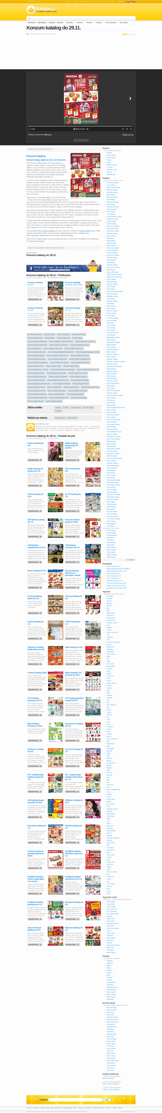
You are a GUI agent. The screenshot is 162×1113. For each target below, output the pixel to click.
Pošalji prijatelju (68, 1108)
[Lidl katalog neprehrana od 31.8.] (35, 561)
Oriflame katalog (112, 393)
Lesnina (109, 714)
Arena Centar (111, 902)
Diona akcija (111, 1015)
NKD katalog (111, 386)
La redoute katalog (112, 318)
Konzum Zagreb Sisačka (80, 383)
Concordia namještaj (113, 642)
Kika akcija (110, 1036)
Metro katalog (111, 357)
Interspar (109, 695)
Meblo (109, 753)
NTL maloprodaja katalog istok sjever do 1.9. (74, 776)
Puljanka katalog (112, 434)
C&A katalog (111, 214)
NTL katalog (110, 388)
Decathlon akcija (112, 1017)
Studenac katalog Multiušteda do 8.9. (36, 648)
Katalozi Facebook (99, 1108)
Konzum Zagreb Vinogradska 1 (37, 362)
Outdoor (80, 22)
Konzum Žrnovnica (63, 334)
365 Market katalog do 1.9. (36, 520)
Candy (109, 891)
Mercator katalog (112, 354)
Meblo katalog (111, 352)
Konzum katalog (81, 140)
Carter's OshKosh (112, 632)
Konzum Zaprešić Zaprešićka (37, 341)
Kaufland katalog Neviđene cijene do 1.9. (74, 853)
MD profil (109, 751)
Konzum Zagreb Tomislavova (78, 373)
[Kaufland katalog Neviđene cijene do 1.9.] (72, 867)
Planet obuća (111, 799)
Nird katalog (110, 545)
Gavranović (110, 676)
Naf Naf (109, 772)
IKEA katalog (111, 289)
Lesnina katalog (112, 320)
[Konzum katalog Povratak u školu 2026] (72, 299)
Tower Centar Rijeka (113, 945)
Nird (108, 777)
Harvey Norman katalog (114, 274)
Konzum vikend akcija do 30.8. (72, 520)
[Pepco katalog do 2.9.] (35, 459)
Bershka (109, 606)
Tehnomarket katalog (113, 480)
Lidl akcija (110, 1051)
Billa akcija (110, 1012)
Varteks (109, 867)
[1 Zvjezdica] (123, 34)
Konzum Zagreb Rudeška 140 (58, 398)
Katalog (80, 1108)
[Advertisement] (81, 52)
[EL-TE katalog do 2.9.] (72, 510)
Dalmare (109, 916)
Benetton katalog (112, 192)
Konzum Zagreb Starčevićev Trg (57, 380)
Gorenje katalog (112, 535)
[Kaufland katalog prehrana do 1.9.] (35, 918)
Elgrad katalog (111, 243)
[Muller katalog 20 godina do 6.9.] (35, 485)
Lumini (109, 931)
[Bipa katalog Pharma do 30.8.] (35, 740)
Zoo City (109, 886)
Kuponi (103, 1)
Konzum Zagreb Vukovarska (80, 355)
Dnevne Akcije (111, 994)
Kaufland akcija (111, 1034)
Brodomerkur (111, 620)
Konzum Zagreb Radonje (54, 401)
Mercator (109, 758)
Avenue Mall (111, 904)
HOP (108, 690)
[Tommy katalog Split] (35, 689)
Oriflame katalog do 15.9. (74, 801)
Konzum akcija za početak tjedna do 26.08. (36, 853)
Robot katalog (111, 446)
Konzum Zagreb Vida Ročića (80, 362)
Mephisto (110, 768)
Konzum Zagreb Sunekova (78, 376)
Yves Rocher (111, 884)
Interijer (109, 973)
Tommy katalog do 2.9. (73, 597)
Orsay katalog (111, 398)
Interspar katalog (112, 294)
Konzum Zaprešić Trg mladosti (85, 341)
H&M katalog (111, 270)
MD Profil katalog (112, 349)
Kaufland (109, 698)
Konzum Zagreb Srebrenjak (79, 380)
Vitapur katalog (111, 504)
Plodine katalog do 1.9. (73, 826)
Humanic (109, 688)
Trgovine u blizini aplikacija (111, 1089)
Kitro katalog (111, 308)
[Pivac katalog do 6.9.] (72, 485)
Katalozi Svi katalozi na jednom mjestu (41, 10)
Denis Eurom (111, 654)
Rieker (109, 818)
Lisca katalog (111, 328)
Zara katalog (111, 509)
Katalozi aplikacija (108, 1078)
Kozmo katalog (111, 313)
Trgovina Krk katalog (113, 494)
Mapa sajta (50, 1108)
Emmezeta (110, 664)
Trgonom (109, 840)
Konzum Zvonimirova (34, 334)
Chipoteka (110, 637)
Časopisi (109, 172)
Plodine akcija (111, 1058)
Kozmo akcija (111, 1041)
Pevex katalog (111, 412)
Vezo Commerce (112, 872)
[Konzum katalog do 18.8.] (35, 324)
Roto (108, 821)
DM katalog (110, 238)
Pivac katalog (111, 417)
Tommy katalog (111, 490)
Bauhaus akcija (111, 1010)
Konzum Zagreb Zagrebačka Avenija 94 (60, 352)
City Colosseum (112, 911)
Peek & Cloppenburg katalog (116, 407)
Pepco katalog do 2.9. (36, 444)
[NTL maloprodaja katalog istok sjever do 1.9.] (72, 791)
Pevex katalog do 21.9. (35, 495)
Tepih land (110, 826)
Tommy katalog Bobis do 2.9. (35, 597)
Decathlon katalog (112, 228)
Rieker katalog (111, 444)
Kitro (108, 702)
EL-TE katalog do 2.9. (73, 495)
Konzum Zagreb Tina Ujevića (58, 376)
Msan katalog (111, 547)
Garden (109, 673)
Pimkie (109, 797)
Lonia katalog (111, 335)
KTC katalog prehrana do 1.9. (35, 699)
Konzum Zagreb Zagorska (36, 355)
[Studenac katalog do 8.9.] (35, 765)
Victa (108, 874)
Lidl (108, 717)
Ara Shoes (110, 596)
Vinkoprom (110, 876)
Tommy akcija (111, 1065)
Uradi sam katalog (112, 499)
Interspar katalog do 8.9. (74, 903)
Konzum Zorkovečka (78, 334)
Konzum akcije (84, 231)
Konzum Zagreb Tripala (71, 366)
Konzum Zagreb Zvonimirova (53, 348)
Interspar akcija (111, 1027)
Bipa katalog (111, 195)
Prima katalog (111, 427)
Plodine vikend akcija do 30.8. (116, 585)
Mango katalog (111, 344)
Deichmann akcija (112, 1019)
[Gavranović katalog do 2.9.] (72, 740)
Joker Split (110, 926)
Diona (108, 656)
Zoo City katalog (112, 511)
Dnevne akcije (111, 155)
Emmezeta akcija (112, 1022)
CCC (108, 635)
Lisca (108, 722)
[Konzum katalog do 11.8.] (72, 324)
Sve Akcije (110, 1070)
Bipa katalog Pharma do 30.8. (35, 724)
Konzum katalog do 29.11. (53, 28)
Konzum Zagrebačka (34, 348)
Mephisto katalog (112, 359)
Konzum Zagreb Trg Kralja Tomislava (62, 369)
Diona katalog (111, 236)
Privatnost (36, 1108)
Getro (108, 678)
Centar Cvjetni (111, 906)
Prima (108, 806)
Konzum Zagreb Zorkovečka (74, 348)
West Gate (110, 947)
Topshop (109, 835)
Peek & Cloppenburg (113, 789)
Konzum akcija (76, 407)
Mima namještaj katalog (114, 366)
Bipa (108, 610)
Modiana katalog (112, 371)
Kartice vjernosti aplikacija (110, 1084)
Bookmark (58, 1108)
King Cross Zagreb (113, 928)
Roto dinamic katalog (113, 448)
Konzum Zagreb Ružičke (56, 394)
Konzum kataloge (48, 231)
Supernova (110, 940)
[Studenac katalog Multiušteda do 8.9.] (35, 663)
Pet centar (110, 785)
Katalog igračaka (112, 987)
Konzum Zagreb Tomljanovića (56, 373)
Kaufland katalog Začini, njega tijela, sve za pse (36, 878)
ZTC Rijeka (110, 950)
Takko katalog (111, 475)
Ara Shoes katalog (112, 182)
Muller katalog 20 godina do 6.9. (35, 469)
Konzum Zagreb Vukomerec (37, 359)
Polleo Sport (111, 816)
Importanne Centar (112, 923)
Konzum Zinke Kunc (63, 338)
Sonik (108, 860)
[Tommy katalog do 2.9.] (72, 612)
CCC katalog (111, 211)
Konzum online (60, 418)
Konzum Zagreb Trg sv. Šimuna (38, 369)
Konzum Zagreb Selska (71, 387)
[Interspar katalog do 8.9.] (72, 918)
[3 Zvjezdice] (127, 34)
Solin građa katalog (113, 465)
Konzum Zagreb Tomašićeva (37, 376)
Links (108, 719)
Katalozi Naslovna (30, 18)
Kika (108, 700)
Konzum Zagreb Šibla (54, 387)
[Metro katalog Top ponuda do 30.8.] (72, 689)
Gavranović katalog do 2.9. (74, 724)
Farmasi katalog (112, 253)
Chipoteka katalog (112, 219)
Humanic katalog (112, 284)
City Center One (112, 909)
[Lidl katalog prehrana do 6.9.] (72, 561)
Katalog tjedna (111, 523)
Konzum (65, 407)
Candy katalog (111, 533)
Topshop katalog (112, 492)
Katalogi (129, 1)
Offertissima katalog (113, 390)
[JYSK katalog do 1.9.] (72, 638)
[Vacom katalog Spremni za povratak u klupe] (72, 587)
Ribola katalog (111, 441)
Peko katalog (111, 402)
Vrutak (109, 879)
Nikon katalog (111, 542)
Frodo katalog (111, 260)
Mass (108, 746)
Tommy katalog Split (37, 672)
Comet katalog (111, 221)
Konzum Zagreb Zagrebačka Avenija (87, 352)
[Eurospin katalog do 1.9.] (35, 842)
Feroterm (109, 668)
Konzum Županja (49, 334)
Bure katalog (111, 204)
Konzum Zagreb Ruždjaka (75, 394)
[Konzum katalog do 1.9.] (72, 765)
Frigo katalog (111, 262)
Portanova (110, 935)
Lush (108, 724)
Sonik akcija (111, 1068)
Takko (109, 823)
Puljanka (109, 811)
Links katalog (111, 325)
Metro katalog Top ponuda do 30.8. (73, 673)
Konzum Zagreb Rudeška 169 (37, 398)
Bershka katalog (112, 197)
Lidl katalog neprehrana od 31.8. (37, 546)
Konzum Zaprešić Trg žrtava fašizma (61, 341)
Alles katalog (111, 521)
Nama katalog (111, 376)
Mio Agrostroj (111, 763)
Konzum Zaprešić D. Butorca (58, 345)
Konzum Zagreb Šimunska (36, 387)
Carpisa (109, 630)
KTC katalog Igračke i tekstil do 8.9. (74, 699)
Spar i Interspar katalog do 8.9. (34, 928)
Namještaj (42, 22)
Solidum (109, 943)
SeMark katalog (112, 456)
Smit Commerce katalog (114, 458)
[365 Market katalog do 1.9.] (35, 536)
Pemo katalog (111, 405)
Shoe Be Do (110, 850)
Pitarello (109, 794)
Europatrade (110, 666)
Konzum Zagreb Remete (35, 401)
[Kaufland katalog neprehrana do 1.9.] (72, 893)
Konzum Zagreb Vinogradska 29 (79, 359)
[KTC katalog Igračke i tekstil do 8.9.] (72, 714)
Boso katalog (111, 199)
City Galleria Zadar (113, 914)
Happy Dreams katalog (114, 277)
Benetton (109, 603)
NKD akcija (110, 1029)
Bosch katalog (111, 530)
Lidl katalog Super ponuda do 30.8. (36, 801)
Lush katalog (111, 330)
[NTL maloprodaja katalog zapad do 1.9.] (35, 791)
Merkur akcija (111, 1053)
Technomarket (111, 831)
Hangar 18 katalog (112, 272)
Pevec (109, 792)
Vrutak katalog (111, 506)
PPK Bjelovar (111, 814)
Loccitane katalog (112, 332)
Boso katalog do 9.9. (37, 570)
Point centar (110, 933)
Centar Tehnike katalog (114, 216)
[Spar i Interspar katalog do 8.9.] (35, 944)
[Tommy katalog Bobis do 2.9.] (35, 612)
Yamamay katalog (112, 516)
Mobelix (109, 765)
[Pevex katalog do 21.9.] (35, 510)
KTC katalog (111, 315)
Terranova (110, 828)
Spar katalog (111, 473)
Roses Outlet (111, 938)
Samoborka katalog (113, 453)
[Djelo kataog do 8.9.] (72, 663)
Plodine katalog (111, 422)
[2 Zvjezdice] (125, 34)
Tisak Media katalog (113, 485)
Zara (108, 881)
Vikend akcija (111, 997)
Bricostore (110, 615)
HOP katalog (111, 286)
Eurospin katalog (112, 250)
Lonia (108, 731)
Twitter (120, 1108)
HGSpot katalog (112, 282)
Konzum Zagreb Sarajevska (57, 391)
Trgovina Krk (111, 843)
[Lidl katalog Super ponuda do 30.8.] (35, 816)
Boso (108, 625)
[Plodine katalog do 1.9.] (72, 842)
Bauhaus (109, 598)
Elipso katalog (111, 245)
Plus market (110, 804)
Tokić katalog (111, 487)
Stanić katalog (111, 461)
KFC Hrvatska (111, 705)
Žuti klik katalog (112, 514)
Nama (108, 770)
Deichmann (110, 652)
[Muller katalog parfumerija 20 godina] (72, 459)
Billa (108, 608)
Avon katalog (111, 185)
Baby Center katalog (113, 187)
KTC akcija (110, 1046)
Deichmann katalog (113, 231)
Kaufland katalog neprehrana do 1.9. (73, 877)
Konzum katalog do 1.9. (74, 750)
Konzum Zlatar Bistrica (35, 338)
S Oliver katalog (112, 468)
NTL (108, 782)
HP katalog (110, 540)
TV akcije (120, 1)
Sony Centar (111, 855)
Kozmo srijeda (111, 1044)
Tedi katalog (110, 477)
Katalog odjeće (111, 989)
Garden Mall (110, 918)
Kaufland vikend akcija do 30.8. (117, 588)
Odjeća (51, 22)
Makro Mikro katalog (113, 342)
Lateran (109, 712)
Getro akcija (110, 1024)
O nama (29, 1108)
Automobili (110, 999)
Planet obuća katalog (113, 419)
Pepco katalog (111, 410)
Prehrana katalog (112, 429)
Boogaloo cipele (112, 623)
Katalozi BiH (134, 1)
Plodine (109, 801)
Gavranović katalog (113, 267)
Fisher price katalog (113, 255)
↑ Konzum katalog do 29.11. (128, 1111)
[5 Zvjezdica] (131, 34)
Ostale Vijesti (111, 952)
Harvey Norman (112, 683)
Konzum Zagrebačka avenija (80, 345)
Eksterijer (69, 22)
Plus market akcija (113, 1060)
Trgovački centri (112, 169)
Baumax (109, 601)
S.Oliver (109, 857)
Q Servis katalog (112, 451)
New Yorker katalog (113, 383)
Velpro (109, 869)
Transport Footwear (113, 838)
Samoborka (110, 847)
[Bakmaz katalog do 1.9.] (72, 944)
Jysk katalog (111, 299)
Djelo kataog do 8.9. (74, 647)
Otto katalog (111, 400)
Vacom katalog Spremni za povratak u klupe (72, 572)
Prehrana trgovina (112, 809)
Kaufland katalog (112, 301)
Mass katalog (111, 347)
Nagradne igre (111, 174)
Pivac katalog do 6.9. (72, 469)
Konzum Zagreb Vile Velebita (59, 362)
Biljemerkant (111, 613)
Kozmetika (124, 22)
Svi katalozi (110, 526)
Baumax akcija (111, 1007)
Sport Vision (111, 862)
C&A (108, 639)
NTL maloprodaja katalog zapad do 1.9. (35, 776)
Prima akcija (111, 1063)
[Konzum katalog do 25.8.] (35, 299)
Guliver (109, 681)
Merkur (109, 760)
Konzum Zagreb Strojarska (36, 380)
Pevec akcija (111, 1056)
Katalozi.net (43, 424)
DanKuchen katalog (113, 226)
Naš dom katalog (112, 381)
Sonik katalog (111, 470)
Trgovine (111, 1)
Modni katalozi (111, 992)
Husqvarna (110, 537)
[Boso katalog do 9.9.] (35, 587)
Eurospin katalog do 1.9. (37, 826)
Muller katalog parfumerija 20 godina (71, 445)
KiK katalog (110, 303)
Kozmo (109, 729)
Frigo (108, 671)
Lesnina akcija (111, 1048)
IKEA (108, 693)
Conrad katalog (111, 224)
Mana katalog (111, 340)
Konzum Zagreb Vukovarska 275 (57, 355)
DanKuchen (110, 647)
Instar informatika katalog (115, 291)
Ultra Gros (110, 864)
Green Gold (110, 921)
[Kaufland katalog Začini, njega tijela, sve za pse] (35, 893)
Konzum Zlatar (49, 338)
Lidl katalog (110, 323)
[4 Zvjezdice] (129, 34)
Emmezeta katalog (113, 248)
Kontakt (42, 1108)
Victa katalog (111, 502)
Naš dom (109, 775)
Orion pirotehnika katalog (115, 395)
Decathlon (110, 649)
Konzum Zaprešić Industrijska (37, 345)
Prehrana (31, 22)
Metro (108, 756)
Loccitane (110, 727)
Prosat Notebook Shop (114, 432)
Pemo (108, 787)
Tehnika (89, 22)
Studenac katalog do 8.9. (36, 750)
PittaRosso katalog (113, 415)
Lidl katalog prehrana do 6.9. (72, 546)
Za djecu (99, 22)
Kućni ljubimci (111, 22)
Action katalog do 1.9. (36, 622)
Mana (108, 741)
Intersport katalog (112, 296)
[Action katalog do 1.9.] (35, 638)
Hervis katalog (111, 279)
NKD (108, 780)
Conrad (109, 644)
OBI (108, 845)
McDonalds (110, 748)
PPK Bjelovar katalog (113, 436)
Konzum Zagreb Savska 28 (36, 391)
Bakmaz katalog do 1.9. (74, 928)
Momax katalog (111, 373)
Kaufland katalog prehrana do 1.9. (35, 903)
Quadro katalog (111, 554)
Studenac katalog (112, 463)
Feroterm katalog (112, 257)
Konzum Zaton (77, 338)
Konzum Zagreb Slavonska (61, 383)
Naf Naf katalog (112, 378)
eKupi (108, 661)
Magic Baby (110, 743)
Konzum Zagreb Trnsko (53, 366)
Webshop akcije (112, 165)
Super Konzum (72, 418)
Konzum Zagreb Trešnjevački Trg (87, 369)
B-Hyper (109, 627)
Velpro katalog (111, 557)
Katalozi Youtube (111, 1108)
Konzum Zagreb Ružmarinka (37, 394)
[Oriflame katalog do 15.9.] (72, 816)
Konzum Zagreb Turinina (35, 366)
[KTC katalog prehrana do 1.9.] (35, 714)
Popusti (95, 1)
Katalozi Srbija (131, 1)
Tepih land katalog (112, 482)
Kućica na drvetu (112, 739)
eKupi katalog (111, 240)
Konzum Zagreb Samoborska (77, 391)
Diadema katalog (112, 233)
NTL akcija (110, 1031)
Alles (108, 889)
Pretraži (44, 1099)
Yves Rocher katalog (113, 519)
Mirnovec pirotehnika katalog (116, 361)
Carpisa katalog (112, 209)
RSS (75, 1108)
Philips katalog (111, 550)
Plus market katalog (113, 424)
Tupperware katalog (113, 497)
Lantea (109, 710)
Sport (108, 975)
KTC (108, 707)
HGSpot (109, 685)
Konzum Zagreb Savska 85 (90, 387)
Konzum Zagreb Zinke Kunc (37, 352)
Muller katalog (111, 369)
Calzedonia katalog (113, 207)
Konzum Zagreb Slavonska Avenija (39, 383)
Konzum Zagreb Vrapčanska (57, 359)
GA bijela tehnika (112, 265)
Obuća (60, 22)
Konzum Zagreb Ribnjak (78, 398)
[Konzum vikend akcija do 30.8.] (72, 536)
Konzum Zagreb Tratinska (36, 373)
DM (108, 659)
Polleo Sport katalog (113, 439)
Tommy (109, 833)
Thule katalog (111, 552)
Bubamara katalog (112, 202)
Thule (108, 893)
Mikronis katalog (112, 364)
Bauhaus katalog (112, 190)
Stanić (109, 852)
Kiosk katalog (111, 306)
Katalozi (68, 1)
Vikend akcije (85, 1)
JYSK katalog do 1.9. (72, 622)
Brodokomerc (111, 618)
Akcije (76, 1)
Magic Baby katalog (113, 337)
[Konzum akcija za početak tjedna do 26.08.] (35, 867)
